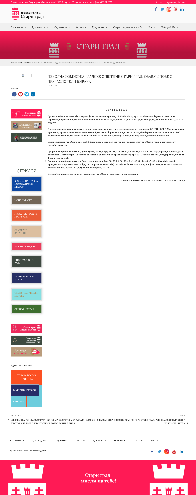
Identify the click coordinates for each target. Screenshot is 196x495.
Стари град (16, 63)
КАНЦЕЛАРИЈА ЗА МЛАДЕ (24, 278)
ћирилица (171, 2)
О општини (17, 27)
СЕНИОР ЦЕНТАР (24, 309)
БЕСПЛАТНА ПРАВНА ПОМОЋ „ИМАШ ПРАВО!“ (26, 183)
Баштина (138, 440)
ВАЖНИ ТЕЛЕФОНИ (25, 246)
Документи (98, 27)
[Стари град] (27, 20)
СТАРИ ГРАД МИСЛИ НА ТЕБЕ (26, 294)
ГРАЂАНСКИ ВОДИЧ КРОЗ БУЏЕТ (25, 215)
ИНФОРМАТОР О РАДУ (24, 261)
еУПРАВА (18, 401)
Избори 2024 (168, 27)
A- (161, 2)
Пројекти (119, 440)
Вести (152, 27)
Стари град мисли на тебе (127, 27)
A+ (157, 2)
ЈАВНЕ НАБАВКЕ (23, 200)
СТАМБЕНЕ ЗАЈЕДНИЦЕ (21, 232)
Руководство (39, 27)
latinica (181, 2)
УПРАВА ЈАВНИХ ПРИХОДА (26, 377)
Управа (80, 27)
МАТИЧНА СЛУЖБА (24, 390)
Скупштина (60, 27)
